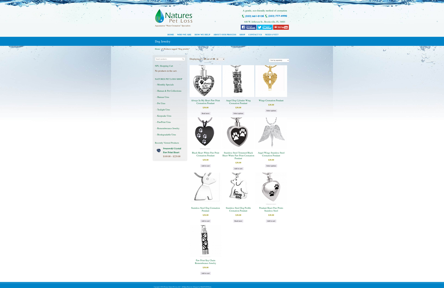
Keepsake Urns (164, 115)
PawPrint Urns (164, 122)
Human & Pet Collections (169, 90)
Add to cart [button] (206, 166)
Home (157, 48)
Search (183, 59)
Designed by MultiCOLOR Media (202, 287)
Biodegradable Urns (166, 134)
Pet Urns (161, 103)
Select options (238, 113)
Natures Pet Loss (173, 15)
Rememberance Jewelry (168, 128)
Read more (205, 113)
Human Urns (163, 97)
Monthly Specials (165, 84)
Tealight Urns (163, 109)
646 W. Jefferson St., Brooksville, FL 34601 (264, 21)
